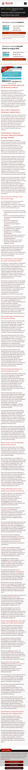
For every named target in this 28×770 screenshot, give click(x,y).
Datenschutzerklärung (5, 759)
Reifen (7, 662)
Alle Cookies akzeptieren (14, 761)
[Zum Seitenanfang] (25, 768)
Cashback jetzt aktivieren (14, 33)
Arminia (3, 686)
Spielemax (3, 584)
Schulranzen (17, 541)
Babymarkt (4, 549)
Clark (2, 676)
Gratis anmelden (6, 750)
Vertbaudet (19, 571)
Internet (8, 9)
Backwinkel (4, 523)
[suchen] (22, 3)
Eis (10, 640)
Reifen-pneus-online (18, 663)
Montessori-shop (5, 509)
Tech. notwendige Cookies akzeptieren (14, 768)
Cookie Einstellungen (14, 765)
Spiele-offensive (13, 597)
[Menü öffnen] (25, 3)
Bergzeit (12, 652)
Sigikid (9, 562)
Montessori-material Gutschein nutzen (14, 59)
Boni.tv (3, 9)
